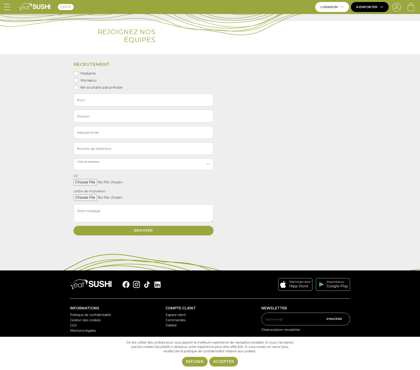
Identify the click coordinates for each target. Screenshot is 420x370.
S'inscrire (334, 319)
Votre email (274, 319)
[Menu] (7, 7)
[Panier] (411, 7)
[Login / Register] (396, 7)
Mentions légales (83, 331)
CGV (73, 325)
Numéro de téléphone (94, 149)
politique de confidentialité (204, 351)
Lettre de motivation (89, 191)
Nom (81, 100)
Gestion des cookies (85, 320)
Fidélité (171, 325)
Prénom (83, 116)
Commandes (176, 320)
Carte (65, 7)
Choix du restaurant (88, 161)
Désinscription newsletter (280, 330)
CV (76, 176)
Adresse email (87, 133)
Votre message (88, 211)
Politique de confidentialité (90, 315)
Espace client (176, 315)
